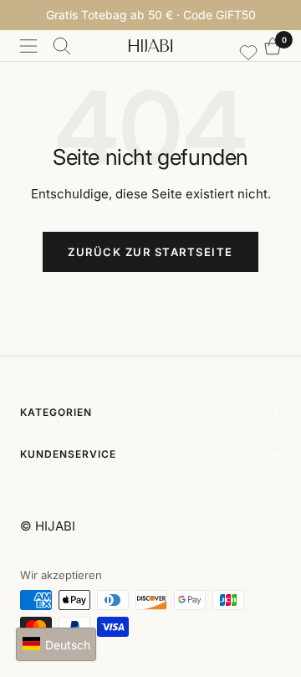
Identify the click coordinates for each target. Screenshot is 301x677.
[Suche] (62, 46)
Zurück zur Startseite (150, 252)
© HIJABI (47, 526)
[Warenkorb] (272, 46)
